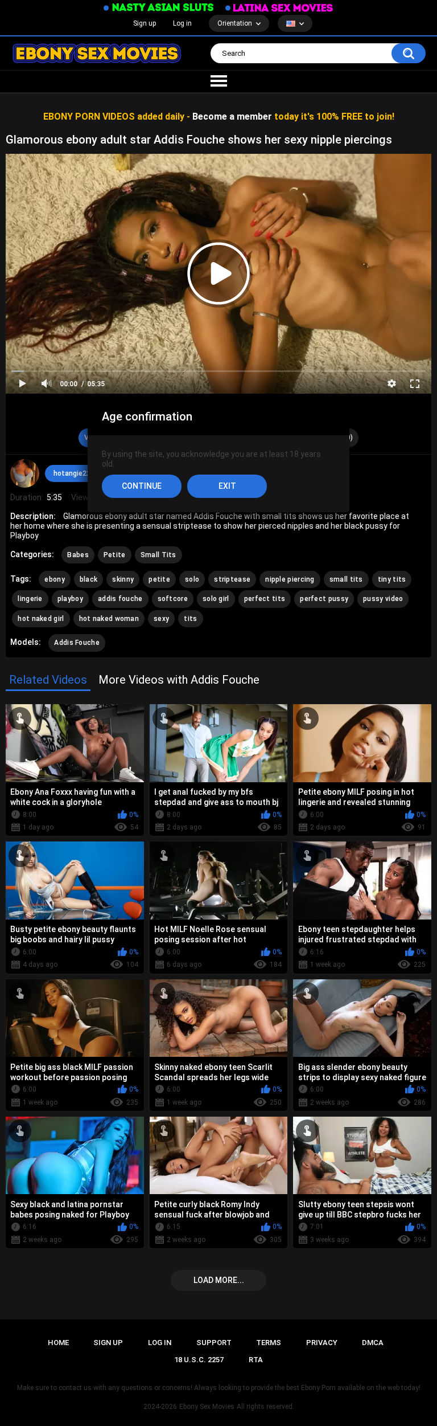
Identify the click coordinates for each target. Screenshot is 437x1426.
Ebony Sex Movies (206, 1407)
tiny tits (392, 579)
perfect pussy (324, 599)
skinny (123, 579)
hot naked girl (41, 619)
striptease (232, 579)
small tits (346, 579)
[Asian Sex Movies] (159, 7)
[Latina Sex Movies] (279, 7)
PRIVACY (321, 1342)
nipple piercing (290, 579)
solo (192, 579)
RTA (256, 1359)
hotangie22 (71, 473)
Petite (115, 555)
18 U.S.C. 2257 (199, 1359)
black (89, 579)
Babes (78, 555)
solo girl (216, 599)
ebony (54, 579)
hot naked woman (109, 619)
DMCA (373, 1342)
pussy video (383, 599)
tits (190, 619)
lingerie (30, 599)
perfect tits (265, 599)
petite (159, 579)
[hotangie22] (24, 473)
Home (58, 1342)
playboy (70, 599)
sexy (161, 619)
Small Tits (158, 555)
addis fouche (120, 599)
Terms (268, 1342)
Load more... (218, 1280)
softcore (173, 599)
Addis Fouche (77, 643)
